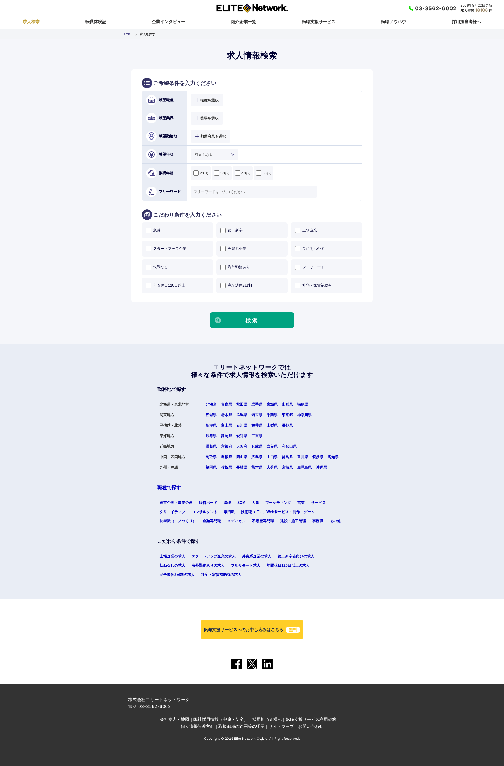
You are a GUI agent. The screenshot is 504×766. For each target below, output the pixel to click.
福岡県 (211, 467)
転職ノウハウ (393, 21)
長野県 (287, 425)
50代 (266, 173)
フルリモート (313, 267)
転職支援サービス (318, 21)
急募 (157, 230)
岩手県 (256, 404)
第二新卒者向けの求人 (296, 556)
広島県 (256, 457)
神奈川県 (304, 415)
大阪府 (241, 446)
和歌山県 (289, 446)
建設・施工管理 (293, 521)
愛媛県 (317, 457)
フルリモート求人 (245, 565)
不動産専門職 (263, 521)
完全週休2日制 (240, 285)
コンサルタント (204, 512)
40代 (246, 173)
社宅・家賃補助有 (317, 285)
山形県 (287, 404)
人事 (255, 502)
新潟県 (211, 425)
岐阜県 (211, 436)
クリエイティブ (172, 512)
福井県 (256, 425)
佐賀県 (226, 467)
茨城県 (211, 415)
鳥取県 (211, 457)
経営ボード (208, 502)
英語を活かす (313, 248)
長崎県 (241, 467)
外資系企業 (237, 248)
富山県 (226, 425)
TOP (127, 34)
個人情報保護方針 (197, 726)
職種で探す (169, 487)
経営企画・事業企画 (176, 502)
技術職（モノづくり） (178, 521)
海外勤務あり (239, 267)
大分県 (272, 467)
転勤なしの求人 (172, 565)
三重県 (256, 436)
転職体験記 (95, 21)
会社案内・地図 (174, 719)
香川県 (302, 457)
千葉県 (272, 415)
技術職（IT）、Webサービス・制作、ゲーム (278, 512)
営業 (301, 502)
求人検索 (31, 21)
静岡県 (226, 436)
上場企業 (309, 230)
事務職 (317, 521)
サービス (318, 502)
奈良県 (272, 446)
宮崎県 (287, 467)
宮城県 (272, 404)
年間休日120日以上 (169, 285)
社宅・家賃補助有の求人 (221, 574)
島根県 (226, 457)
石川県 (241, 425)
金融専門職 (212, 521)
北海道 (211, 404)
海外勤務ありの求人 (208, 565)
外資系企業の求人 (256, 556)
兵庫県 (256, 446)
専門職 (229, 512)
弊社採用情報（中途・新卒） (220, 719)
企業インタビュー (168, 21)
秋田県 (241, 404)
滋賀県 (211, 446)
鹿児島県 (304, 467)
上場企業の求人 (172, 556)
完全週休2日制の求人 (177, 574)
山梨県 (272, 425)
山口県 (272, 457)
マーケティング (278, 502)
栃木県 (226, 415)
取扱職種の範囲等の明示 (241, 726)
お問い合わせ (310, 726)
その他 (335, 521)
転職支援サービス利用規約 (311, 719)
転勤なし (160, 267)
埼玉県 (256, 415)
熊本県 (256, 467)
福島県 (302, 404)
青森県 (226, 404)
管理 (227, 502)
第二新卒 (235, 230)
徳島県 (287, 457)
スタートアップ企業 (169, 248)
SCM (241, 502)
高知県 (333, 457)
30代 (224, 173)
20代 (204, 173)
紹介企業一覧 (243, 21)
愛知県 (241, 436)
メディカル (236, 521)
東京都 (287, 415)
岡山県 (241, 457)
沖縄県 (321, 467)
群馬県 (241, 415)
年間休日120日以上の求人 (288, 565)
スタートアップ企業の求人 (214, 556)
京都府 (226, 446)
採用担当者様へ (466, 21)
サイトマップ (281, 726)
